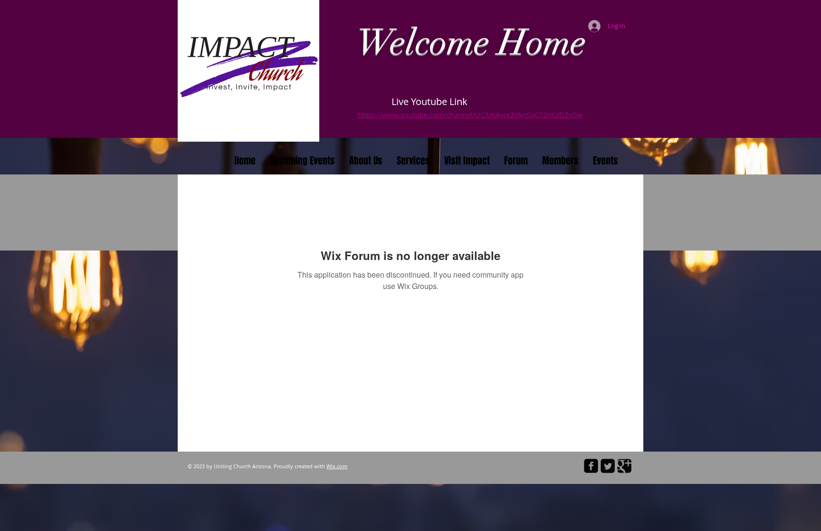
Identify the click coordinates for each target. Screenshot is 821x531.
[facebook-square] (591, 466)
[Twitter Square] (608, 466)
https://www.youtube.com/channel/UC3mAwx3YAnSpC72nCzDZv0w (470, 114)
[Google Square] (624, 466)
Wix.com (336, 466)
